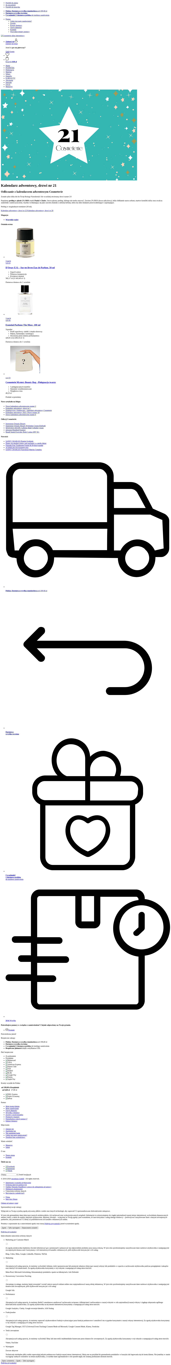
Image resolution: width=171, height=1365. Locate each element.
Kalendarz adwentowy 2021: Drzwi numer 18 (22, 413)
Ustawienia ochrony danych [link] (16, 1191)
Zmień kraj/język (25, 1175)
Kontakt (13, 30)
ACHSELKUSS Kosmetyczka (17, 448)
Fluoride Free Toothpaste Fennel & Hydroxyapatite (24, 445)
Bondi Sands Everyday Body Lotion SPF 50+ (22, 432)
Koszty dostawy (16, 25)
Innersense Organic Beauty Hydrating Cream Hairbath (26, 426)
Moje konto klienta (12, 1106)
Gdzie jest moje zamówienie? (21, 21)
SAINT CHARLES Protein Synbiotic (20, 441)
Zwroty (13, 23)
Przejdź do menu (12, 3)
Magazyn (9, 1145)
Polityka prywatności (8, 1232)
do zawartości (11, 5)
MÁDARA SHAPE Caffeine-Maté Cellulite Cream (25, 428)
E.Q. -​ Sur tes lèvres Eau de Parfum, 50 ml (30, 267)
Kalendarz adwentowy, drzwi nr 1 (18, 408)
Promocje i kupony (13, 1117)
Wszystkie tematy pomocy (20, 32)
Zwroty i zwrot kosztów (14, 1115)
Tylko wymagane (14, 1228)
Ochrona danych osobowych (16, 1185)
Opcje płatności (16, 27)
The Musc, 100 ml (23, 325)
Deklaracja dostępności (14, 1189)
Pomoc (8, 19)
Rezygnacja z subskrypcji (15, 1193)
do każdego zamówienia (27, 15)
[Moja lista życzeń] (7, 55)
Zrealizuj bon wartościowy (15, 1137)
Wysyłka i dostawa (12, 1113)
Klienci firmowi (11, 1121)
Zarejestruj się (11, 1131)
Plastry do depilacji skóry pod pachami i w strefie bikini (26, 443)
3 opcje (8, 261)
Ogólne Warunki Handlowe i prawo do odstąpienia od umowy (28, 1187)
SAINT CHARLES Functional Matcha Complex (24, 450)
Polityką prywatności (52, 1224)
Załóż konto (10, 52)
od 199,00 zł (26, 11)
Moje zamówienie (12, 1108)
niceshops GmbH (17, 1179)
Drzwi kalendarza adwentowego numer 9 (21, 415)
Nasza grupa (10, 1155)
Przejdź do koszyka (13, 7)
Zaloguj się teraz (12, 44)
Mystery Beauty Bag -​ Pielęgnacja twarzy (31, 382)
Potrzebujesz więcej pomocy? (16, 1119)
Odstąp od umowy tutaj (9, 1203)
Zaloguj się (10, 1129)
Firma (8, 1197)
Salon (8, 1147)
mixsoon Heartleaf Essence (15, 430)
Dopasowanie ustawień (29, 1228)
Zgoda (4, 1228)
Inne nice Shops (11, 1199)
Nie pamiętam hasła (13, 1133)
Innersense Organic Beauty (15, 424)
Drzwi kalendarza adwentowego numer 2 (21, 406)
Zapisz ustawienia (8, 1361)
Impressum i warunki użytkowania (18, 1183)
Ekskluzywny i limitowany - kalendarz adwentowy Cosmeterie (29, 410)
